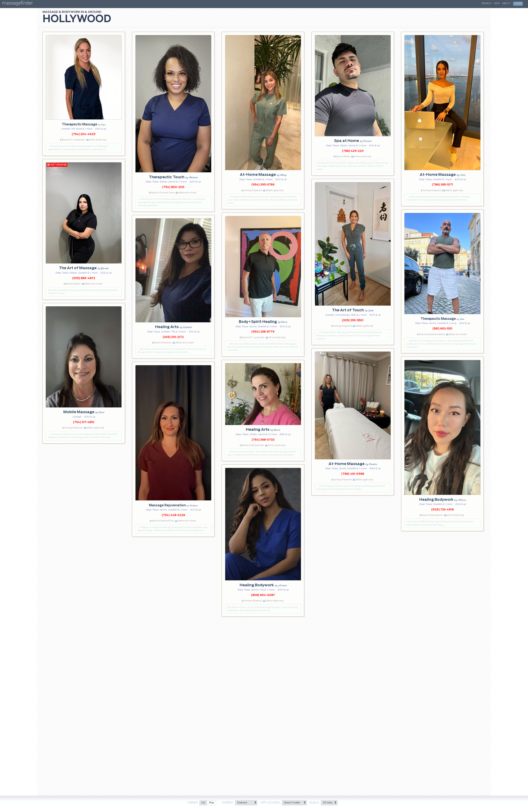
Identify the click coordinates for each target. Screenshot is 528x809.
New (497, 3)
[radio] (203, 802)
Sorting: (228, 802)
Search (486, 3)
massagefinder (17, 4)
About (506, 3)
